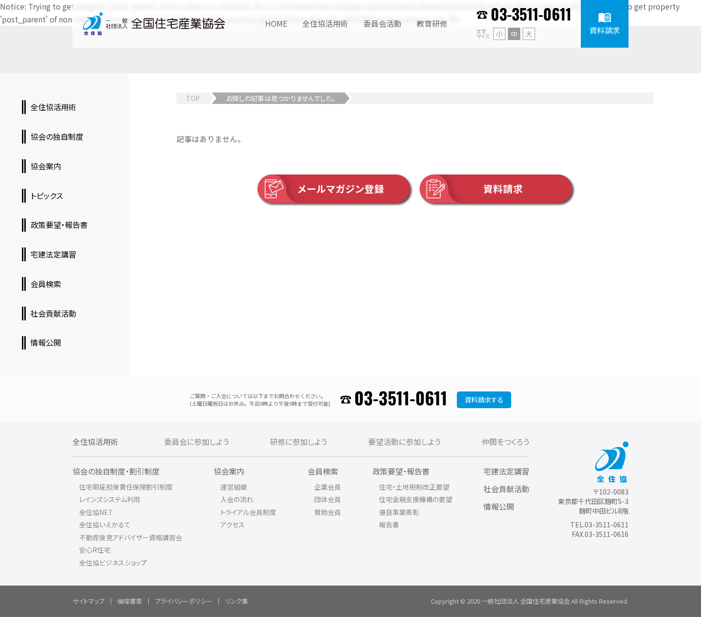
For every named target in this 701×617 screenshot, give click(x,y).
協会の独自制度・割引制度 (116, 471)
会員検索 (323, 471)
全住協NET (96, 512)
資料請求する (484, 399)
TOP (193, 98)
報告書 (389, 524)
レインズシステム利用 (109, 499)
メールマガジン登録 (341, 188)
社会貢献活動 (506, 488)
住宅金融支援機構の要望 (415, 499)
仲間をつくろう (505, 441)
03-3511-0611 (531, 15)
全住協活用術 (95, 441)
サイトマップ (88, 601)
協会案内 (229, 471)
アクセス (232, 524)
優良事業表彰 (399, 512)
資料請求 (503, 188)
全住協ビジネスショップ (113, 562)
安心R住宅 (95, 550)
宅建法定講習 (506, 471)
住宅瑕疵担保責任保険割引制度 (126, 487)
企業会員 (327, 487)
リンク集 (236, 601)
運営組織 (233, 487)
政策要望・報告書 (401, 471)
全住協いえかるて (105, 524)
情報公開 (499, 506)
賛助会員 (327, 512)
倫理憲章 (129, 601)
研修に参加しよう (298, 441)
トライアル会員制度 (248, 512)
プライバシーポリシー (183, 601)
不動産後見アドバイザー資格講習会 (130, 537)
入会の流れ (236, 499)
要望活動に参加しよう (404, 441)
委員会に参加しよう (196, 441)
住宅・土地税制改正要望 (414, 487)
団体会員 (327, 499)
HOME (276, 23)
